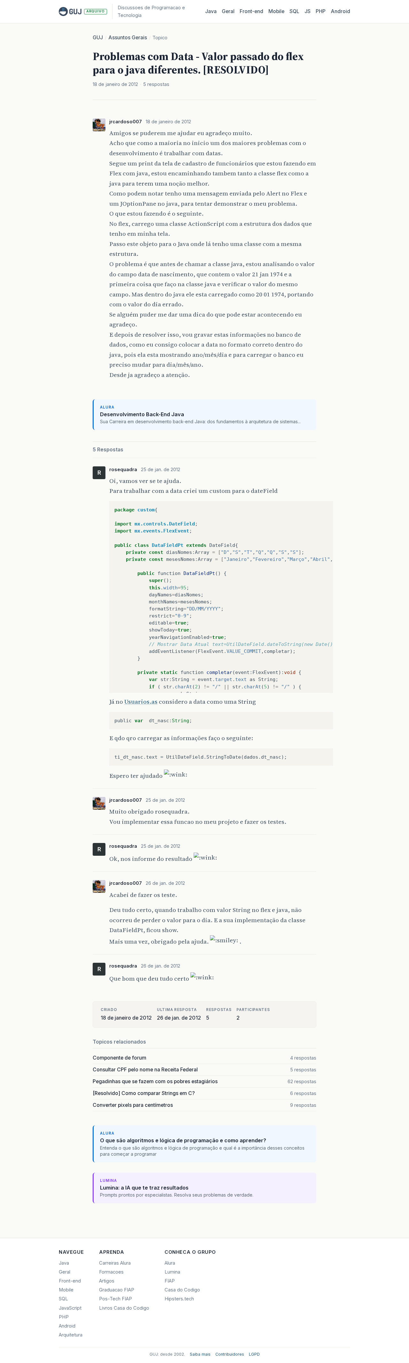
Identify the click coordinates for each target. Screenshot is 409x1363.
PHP (321, 11)
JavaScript (70, 1308)
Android (340, 11)
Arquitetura (70, 1335)
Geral (228, 11)
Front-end (70, 1281)
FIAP (170, 1281)
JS (308, 11)
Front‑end (251, 11)
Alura (170, 1263)
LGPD (254, 1354)
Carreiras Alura (115, 1263)
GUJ (98, 37)
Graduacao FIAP (116, 1290)
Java (211, 11)
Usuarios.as (141, 701)
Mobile (276, 11)
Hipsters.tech (179, 1299)
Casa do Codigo (182, 1290)
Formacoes (111, 1272)
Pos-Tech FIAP (115, 1299)
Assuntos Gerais (127, 37)
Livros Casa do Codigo (124, 1308)
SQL (294, 11)
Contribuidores (229, 1354)
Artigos (106, 1281)
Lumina (172, 1272)
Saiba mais (200, 1354)
